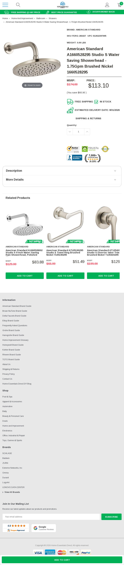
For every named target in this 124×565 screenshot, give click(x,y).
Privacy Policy (8, 374)
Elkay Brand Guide (10, 321)
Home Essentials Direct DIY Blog (16, 384)
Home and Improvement (13, 426)
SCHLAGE (7, 453)
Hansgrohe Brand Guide (13, 335)
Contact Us (7, 379)
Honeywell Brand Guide (13, 345)
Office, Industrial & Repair (13, 435)
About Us (6, 364)
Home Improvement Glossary (15, 340)
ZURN (5, 463)
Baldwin (6, 458)
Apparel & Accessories (12, 401)
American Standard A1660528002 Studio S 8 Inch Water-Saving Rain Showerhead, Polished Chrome (24, 253)
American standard (88, 29)
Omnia (5, 473)
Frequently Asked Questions (14, 325)
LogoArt (5, 482)
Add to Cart (25, 276)
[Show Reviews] (115, 171)
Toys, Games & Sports (12, 440)
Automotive (7, 406)
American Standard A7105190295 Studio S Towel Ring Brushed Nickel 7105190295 (64, 252)
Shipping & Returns (88, 118)
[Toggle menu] (5, 5)
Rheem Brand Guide (11, 355)
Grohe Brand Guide (11, 330)
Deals (5, 421)
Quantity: (72, 125)
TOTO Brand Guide (11, 359)
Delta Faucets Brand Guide (14, 316)
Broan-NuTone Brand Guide (14, 311)
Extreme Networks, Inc (12, 468)
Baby (4, 411)
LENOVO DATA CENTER (13, 487)
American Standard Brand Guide (16, 306)
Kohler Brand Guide (11, 350)
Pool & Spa (7, 397)
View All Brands (12, 492)
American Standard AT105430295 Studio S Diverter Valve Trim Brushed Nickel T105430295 (105, 252)
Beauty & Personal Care (13, 416)
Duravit (5, 477)
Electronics (7, 431)
